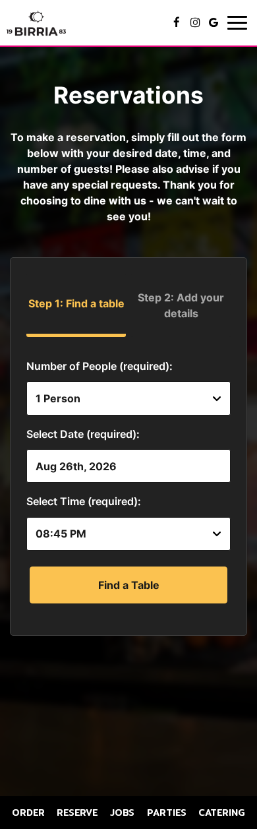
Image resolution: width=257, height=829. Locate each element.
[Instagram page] (195, 22)
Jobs (122, 812)
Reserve (77, 812)
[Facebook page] (176, 22)
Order (28, 812)
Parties (166, 812)
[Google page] (213, 22)
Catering (221, 812)
